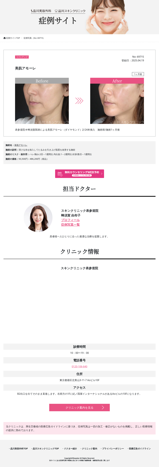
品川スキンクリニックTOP (46, 448)
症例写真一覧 (70, 224)
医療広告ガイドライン (140, 448)
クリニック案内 (89, 448)
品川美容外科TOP (19, 448)
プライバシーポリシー (113, 448)
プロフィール (70, 220)
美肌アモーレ (20, 145)
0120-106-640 (79, 366)
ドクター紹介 (70, 448)
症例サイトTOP (13, 38)
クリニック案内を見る (79, 407)
